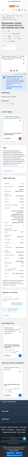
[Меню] (2, 9)
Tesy (22, 183)
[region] (14, 63)
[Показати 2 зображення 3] (14, 70)
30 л (3, 104)
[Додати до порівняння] (23, 63)
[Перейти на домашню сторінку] (14, 6)
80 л (22, 239)
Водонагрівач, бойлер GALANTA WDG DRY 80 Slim (12, 134)
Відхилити (19, 453)
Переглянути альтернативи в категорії (14, 87)
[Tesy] (14, 47)
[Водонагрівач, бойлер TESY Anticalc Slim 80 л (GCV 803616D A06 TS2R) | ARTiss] (14, 63)
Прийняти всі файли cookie (14, 455)
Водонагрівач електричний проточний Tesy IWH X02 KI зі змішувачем (12, 346)
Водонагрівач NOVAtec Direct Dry (12, 385)
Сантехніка (23, 427)
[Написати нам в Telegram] (24, 438)
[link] (16, 9)
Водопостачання (13, 427)
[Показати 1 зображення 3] (11, 70)
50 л (8, 104)
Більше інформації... (14, 450)
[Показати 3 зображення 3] (16, 70)
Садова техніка (21, 429)
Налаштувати (10, 453)
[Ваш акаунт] (22, 9)
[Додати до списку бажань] (23, 59)
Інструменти (11, 429)
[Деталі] (20, 355)
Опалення (3, 427)
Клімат (3, 429)
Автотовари (21, 432)
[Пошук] (13, 9)
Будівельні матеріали (9, 432)
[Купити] (20, 138)
